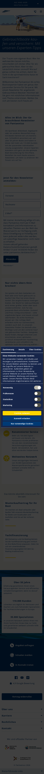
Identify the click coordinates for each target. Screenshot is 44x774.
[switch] (37, 393)
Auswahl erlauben (22, 418)
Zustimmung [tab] (8, 349)
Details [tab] (22, 349)
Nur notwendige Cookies (22, 423)
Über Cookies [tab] (35, 349)
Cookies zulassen (22, 413)
